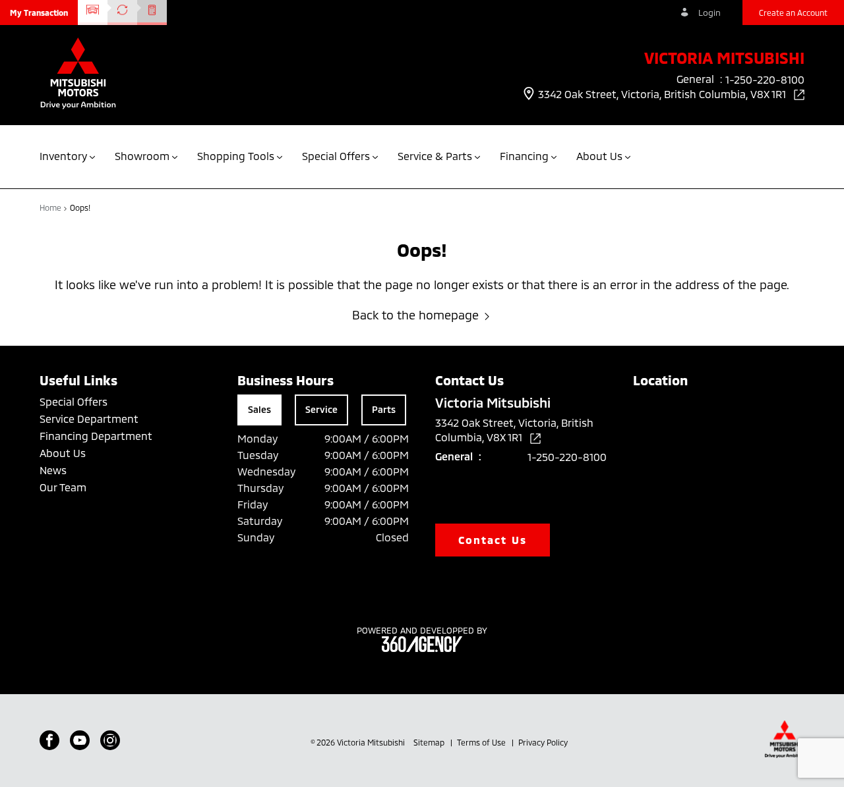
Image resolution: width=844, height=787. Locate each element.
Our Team (63, 487)
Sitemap (429, 742)
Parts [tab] (384, 409)
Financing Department (96, 435)
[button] (39, 12)
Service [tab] (321, 409)
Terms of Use (482, 742)
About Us (63, 453)
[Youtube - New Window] (80, 740)
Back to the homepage (415, 315)
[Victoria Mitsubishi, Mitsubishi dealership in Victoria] (78, 75)
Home (51, 207)
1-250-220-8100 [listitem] (764, 79)
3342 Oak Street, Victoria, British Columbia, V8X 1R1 (663, 94)
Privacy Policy (543, 742)
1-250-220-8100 (567, 456)
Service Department (89, 418)
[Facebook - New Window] (49, 740)
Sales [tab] (259, 409)
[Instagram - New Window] (110, 740)
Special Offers (73, 401)
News (53, 470)
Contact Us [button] (492, 539)
